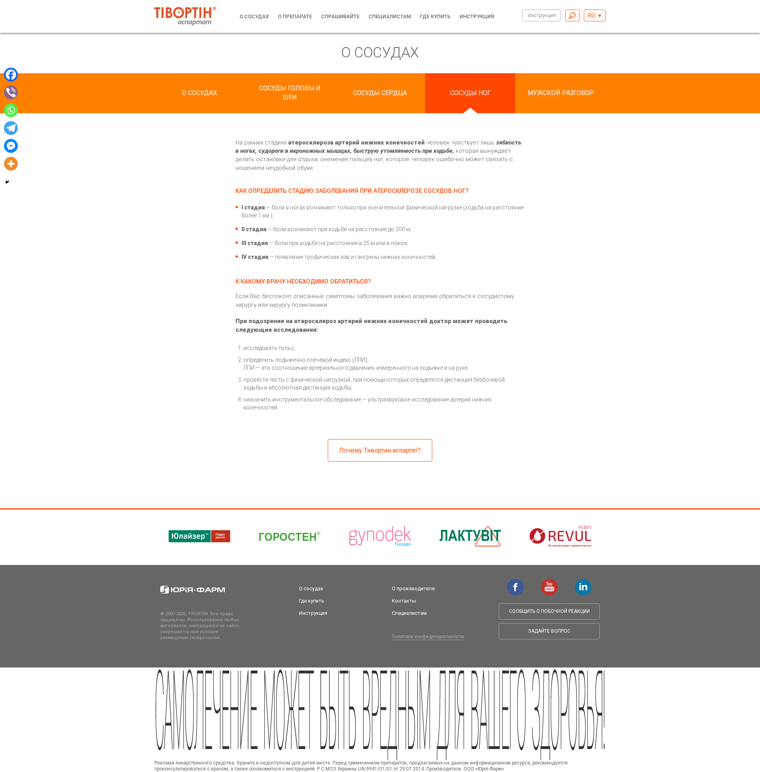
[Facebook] (11, 75)
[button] (595, 15)
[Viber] (11, 92)
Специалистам (390, 16)
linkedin (583, 583)
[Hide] (7, 182)
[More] (11, 164)
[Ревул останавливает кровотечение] (560, 536)
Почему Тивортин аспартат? (380, 450)
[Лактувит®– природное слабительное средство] (470, 536)
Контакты (404, 601)
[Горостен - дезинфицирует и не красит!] (290, 536)
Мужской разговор (561, 93)
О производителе (413, 588)
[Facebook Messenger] (11, 146)
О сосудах (254, 16)
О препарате (295, 16)
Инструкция (542, 15)
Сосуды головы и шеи (290, 92)
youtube (549, 583)
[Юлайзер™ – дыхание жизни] (199, 536)
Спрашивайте (340, 16)
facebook (515, 583)
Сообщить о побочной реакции (549, 611)
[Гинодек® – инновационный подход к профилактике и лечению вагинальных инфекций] (380, 536)
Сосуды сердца (380, 93)
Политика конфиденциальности (428, 636)
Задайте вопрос (549, 631)
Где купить (435, 16)
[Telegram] (11, 128)
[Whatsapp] (11, 110)
